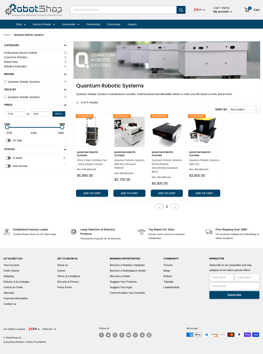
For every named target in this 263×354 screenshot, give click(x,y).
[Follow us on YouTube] (128, 335)
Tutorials (168, 281)
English (48, 329)
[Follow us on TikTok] (135, 335)
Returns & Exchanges (16, 281)
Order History (12, 270)
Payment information (16, 298)
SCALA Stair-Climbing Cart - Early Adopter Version (92, 162)
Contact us (10, 303)
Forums (168, 265)
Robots (168, 276)
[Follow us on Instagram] (115, 335)
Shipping (9, 276)
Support (132, 24)
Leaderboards (172, 287)
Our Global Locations (14, 329)
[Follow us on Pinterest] (121, 335)
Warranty (9, 292)
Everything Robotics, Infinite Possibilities (25, 342)
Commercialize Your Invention (127, 292)
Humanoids (69, 24)
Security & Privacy (68, 281)
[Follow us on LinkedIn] (142, 335)
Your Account (11, 265)
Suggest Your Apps (121, 287)
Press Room (64, 287)
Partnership (93, 24)
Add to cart (92, 193)
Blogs (167, 270)
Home (7, 34)
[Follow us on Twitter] (108, 335)
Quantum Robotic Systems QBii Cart (204, 162)
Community (114, 24)
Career (61, 270)
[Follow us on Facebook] (101, 335)
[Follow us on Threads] (149, 335)
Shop (19, 24)
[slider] (7, 127)
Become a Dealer (120, 276)
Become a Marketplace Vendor (128, 270)
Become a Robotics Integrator (127, 265)
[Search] (181, 10)
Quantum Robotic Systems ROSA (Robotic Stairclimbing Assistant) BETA (167, 166)
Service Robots (42, 24)
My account (221, 11)
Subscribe (234, 294)
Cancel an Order (13, 287)
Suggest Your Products (123, 281)
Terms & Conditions (68, 276)
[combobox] (123, 10)
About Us (62, 265)
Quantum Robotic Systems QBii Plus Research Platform (129, 164)
